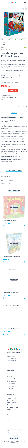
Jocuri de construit (11, 378)
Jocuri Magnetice (11, 381)
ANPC (8, 412)
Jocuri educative (11, 374)
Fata (13, 180)
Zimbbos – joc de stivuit (9, 220)
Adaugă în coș (12, 90)
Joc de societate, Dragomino (11, 256)
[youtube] (15, 438)
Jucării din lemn (11, 383)
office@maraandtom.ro (12, 363)
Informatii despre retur (12, 407)
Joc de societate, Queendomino (12, 329)
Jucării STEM (10, 388)
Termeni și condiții (11, 398)
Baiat (10, 180)
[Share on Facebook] (18, 106)
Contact (9, 409)
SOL (8, 414)
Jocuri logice (10, 376)
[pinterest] (17, 438)
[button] (2, 2)
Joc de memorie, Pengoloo (10, 292)
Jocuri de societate (6, 49)
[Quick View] (24, 226)
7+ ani (10, 183)
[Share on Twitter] (20, 106)
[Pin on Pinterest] (23, 106)
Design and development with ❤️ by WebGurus (14, 444)
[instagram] (13, 438)
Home (2, 47)
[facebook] (11, 438)
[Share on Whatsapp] (25, 106)
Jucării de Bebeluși (11, 386)
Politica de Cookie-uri (12, 404)
